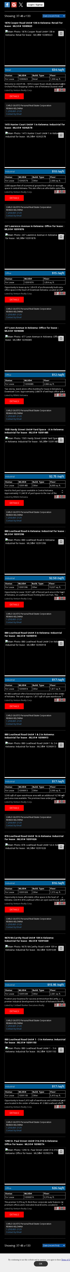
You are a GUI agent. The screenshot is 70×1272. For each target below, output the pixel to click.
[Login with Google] (14, 6)
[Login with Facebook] (7, 6)
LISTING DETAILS (14, 96)
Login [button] (35, 4)
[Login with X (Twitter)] (20, 6)
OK (41, 1264)
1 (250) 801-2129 (13, 111)
